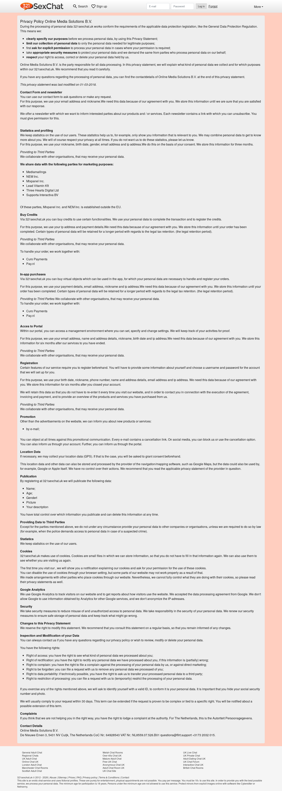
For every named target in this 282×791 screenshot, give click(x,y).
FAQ (79, 777)
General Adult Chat (32, 752)
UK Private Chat (191, 755)
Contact (125, 777)
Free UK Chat (110, 761)
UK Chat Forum (191, 761)
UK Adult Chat (29, 758)
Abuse (53, 777)
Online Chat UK (30, 761)
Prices (71, 777)
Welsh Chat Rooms (113, 752)
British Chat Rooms (193, 767)
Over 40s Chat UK (112, 755)
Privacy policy (90, 777)
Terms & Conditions (109, 777)
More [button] (257, 6)
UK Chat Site (109, 770)
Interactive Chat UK (193, 764)
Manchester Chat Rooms (35, 767)
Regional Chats (30, 755)
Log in (201, 6)
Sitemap (62, 777)
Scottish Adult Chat (32, 770)
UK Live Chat (190, 752)
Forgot (213, 6)
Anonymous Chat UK (114, 764)
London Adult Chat (32, 764)
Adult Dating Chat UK (194, 758)
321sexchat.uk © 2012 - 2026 (32, 777)
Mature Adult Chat (112, 758)
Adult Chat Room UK (113, 767)
